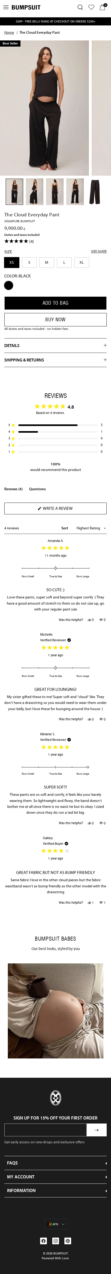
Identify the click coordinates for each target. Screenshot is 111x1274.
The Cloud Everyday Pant (39, 32)
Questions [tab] (37, 490)
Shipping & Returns (24, 360)
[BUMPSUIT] (26, 7)
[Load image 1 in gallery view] (44, 108)
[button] (55, 425)
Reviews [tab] (13, 490)
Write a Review (67, 510)
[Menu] (6, 7)
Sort (65, 528)
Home (9, 32)
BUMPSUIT (60, 1253)
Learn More (55, 1010)
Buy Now (55, 319)
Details (11, 345)
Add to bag (56, 303)
